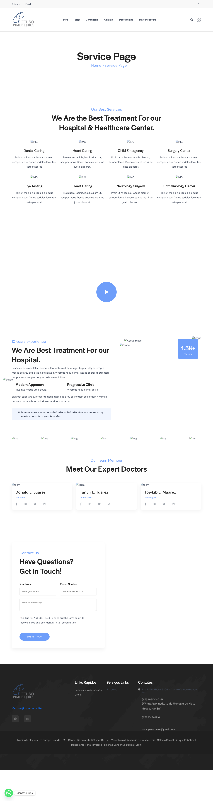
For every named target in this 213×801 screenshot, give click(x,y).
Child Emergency (131, 150)
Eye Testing (34, 185)
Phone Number (68, 584)
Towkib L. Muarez (160, 492)
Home (96, 65)
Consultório (92, 19)
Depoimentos (126, 19)
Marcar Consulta (147, 19)
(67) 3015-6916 (151, 717)
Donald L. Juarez (31, 492)
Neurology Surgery (130, 185)
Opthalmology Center (179, 185)
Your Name (25, 584)
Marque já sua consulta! (27, 708)
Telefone (16, 4)
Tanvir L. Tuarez (94, 492)
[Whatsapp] (9, 793)
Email (28, 4)
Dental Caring (34, 150)
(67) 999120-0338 (153, 699)
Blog (77, 19)
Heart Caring (82, 150)
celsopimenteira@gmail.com (158, 729)
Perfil (65, 19)
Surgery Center (179, 150)
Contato (108, 19)
